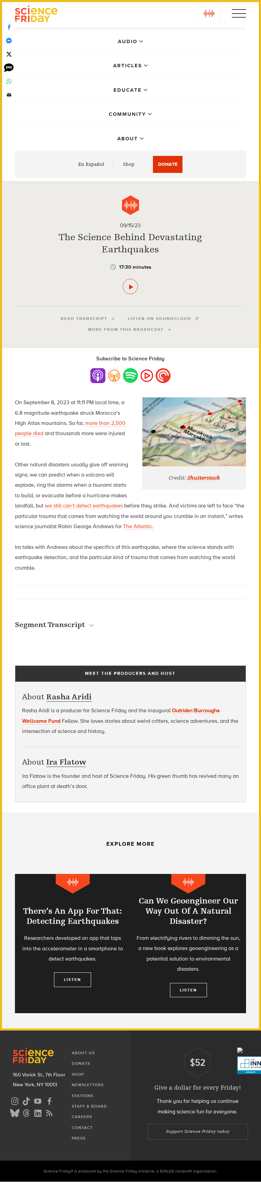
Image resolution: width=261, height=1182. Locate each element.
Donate (167, 164)
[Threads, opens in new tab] (26, 1112)
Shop (129, 164)
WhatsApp (9, 81)
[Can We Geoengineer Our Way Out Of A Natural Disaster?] (188, 943)
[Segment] (130, 205)
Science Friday (36, 14)
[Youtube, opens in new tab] (38, 1100)
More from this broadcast (126, 329)
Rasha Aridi (69, 696)
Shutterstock (203, 478)
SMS (9, 68)
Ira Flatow (66, 762)
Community (127, 114)
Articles (127, 65)
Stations (82, 1095)
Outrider (182, 710)
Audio (127, 41)
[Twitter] (9, 54)
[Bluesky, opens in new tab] (15, 1112)
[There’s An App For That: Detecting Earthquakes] (72, 943)
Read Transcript (84, 318)
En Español (91, 164)
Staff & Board (89, 1106)
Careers (82, 1116)
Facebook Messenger (9, 41)
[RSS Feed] (49, 1112)
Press (79, 1138)
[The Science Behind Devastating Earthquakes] (130, 286)
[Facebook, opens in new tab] (49, 1100)
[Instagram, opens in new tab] (15, 1100)
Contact (82, 1127)
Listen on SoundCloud (159, 318)
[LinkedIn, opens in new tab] (38, 1112)
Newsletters (88, 1084)
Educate (128, 90)
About (127, 139)
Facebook (9, 27)
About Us (83, 1053)
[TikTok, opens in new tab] (26, 1100)
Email (9, 95)
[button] (209, 13)
